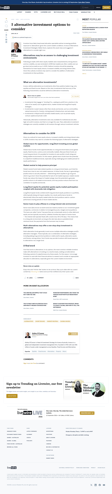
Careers (48, 443)
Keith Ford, (55, 310)
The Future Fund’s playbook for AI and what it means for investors (35, 304)
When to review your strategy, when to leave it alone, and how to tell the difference (66, 305)
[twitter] (6, 37)
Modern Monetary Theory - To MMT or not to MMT (79, 431)
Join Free (106, 7)
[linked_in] (6, 42)
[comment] (6, 26)
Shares (28, 12)
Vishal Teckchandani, (87, 70)
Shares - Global (11, 440)
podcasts (29, 440)
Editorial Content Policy (66, 467)
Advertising (49, 431)
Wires (17, 19)
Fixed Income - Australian (14, 443)
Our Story (49, 434)
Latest (19, 12)
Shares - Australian (13, 437)
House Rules (101, 467)
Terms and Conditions (82, 467)
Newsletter (85, 12)
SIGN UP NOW (12, 396)
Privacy (93, 467)
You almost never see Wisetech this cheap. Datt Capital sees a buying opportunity (94, 40)
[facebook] (6, 39)
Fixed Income (42, 351)
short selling (40, 321)
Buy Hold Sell (59, 12)
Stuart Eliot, (56, 299)
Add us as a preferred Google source (22, 37)
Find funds (73, 12)
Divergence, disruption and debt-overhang (77, 435)
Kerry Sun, (84, 45)
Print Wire (76, 33)
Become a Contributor (52, 447)
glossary (29, 434)
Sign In (98, 7)
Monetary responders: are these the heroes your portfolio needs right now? (66, 294)
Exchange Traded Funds (14, 434)
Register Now (86, 413)
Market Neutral (52, 321)
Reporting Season (86, 37)
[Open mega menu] (94, 12)
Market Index (50, 458)
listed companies (32, 431)
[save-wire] (77, 20)
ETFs (36, 12)
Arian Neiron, (26, 297)
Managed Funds (11, 431)
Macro (64, 351)
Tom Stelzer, (85, 32)
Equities (34, 351)
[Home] (5, 7)
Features (49, 440)
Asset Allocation (25, 19)
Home (12, 19)
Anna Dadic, (85, 57)
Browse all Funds (12, 447)
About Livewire (50, 437)
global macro (65, 321)
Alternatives (28, 321)
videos (29, 437)
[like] (6, 21)
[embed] (6, 33)
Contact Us (49, 450)
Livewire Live (46, 12)
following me (35, 272)
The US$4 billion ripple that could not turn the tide (35, 293)
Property (58, 351)
